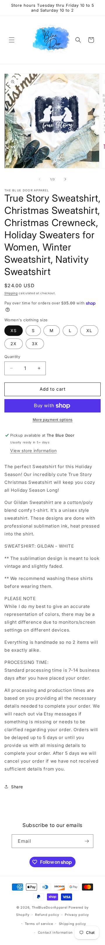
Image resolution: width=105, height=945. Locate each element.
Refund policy (47, 915)
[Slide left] (39, 179)
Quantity (12, 356)
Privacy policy (77, 915)
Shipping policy (72, 924)
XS (13, 330)
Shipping (11, 293)
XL (89, 330)
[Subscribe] (86, 841)
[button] (11, 40)
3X (35, 343)
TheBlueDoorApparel (50, 907)
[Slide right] (65, 179)
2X (13, 343)
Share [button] (17, 786)
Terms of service (39, 924)
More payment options (53, 419)
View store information (33, 450)
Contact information (55, 932)
